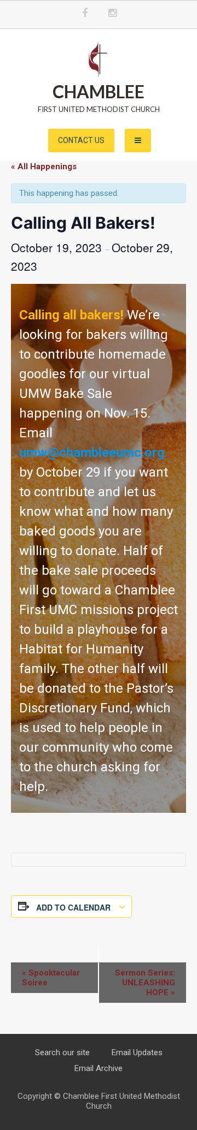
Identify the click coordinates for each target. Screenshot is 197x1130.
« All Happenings (44, 166)
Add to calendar (73, 907)
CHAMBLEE (98, 91)
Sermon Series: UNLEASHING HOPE (145, 982)
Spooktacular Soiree (51, 978)
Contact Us (81, 140)
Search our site (62, 1052)
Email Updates (137, 1052)
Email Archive (98, 1068)
